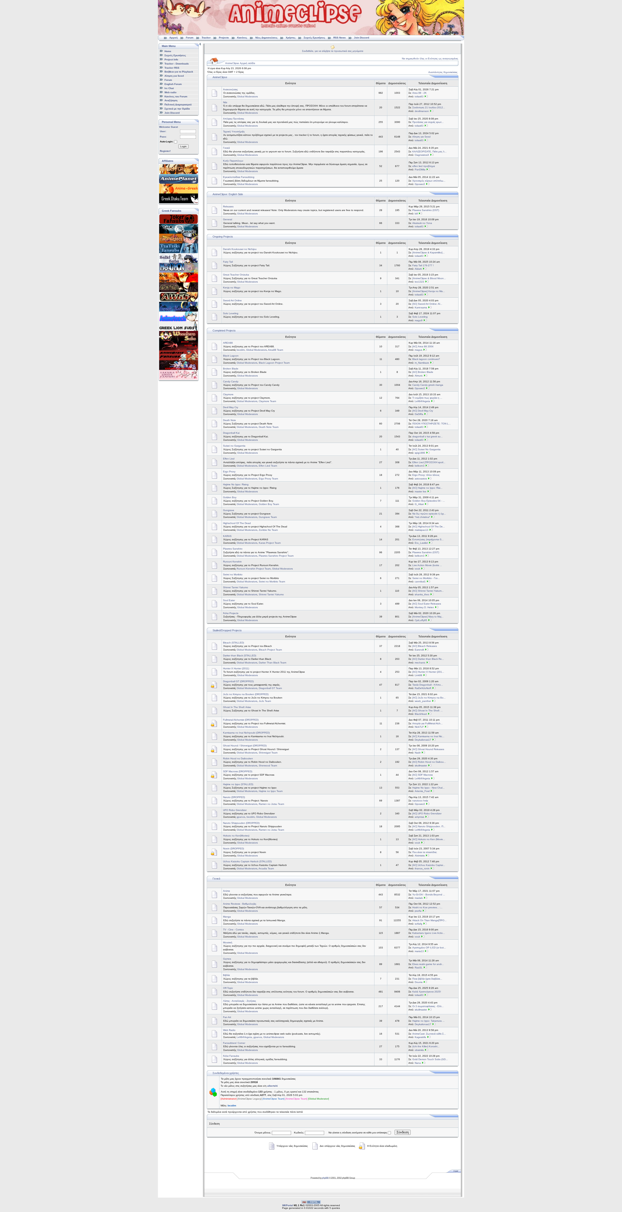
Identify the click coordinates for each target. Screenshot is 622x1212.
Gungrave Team (268, 517)
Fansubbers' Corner (234, 1043)
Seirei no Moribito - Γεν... (426, 578)
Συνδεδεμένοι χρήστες (226, 1073)
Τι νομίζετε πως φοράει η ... (427, 397)
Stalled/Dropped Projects (227, 630)
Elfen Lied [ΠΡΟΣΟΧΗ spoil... (428, 462)
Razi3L (419, 967)
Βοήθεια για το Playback (178, 71)
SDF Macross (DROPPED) (237, 771)
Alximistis (420, 855)
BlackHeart (421, 714)
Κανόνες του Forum (175, 96)
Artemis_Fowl (422, 791)
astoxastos (421, 478)
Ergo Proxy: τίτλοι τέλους (426, 475)
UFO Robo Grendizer (235, 810)
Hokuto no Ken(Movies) (236, 835)
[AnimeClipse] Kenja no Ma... (428, 291)
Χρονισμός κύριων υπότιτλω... (428, 180)
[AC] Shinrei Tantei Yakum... (428, 590)
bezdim (241, 350)
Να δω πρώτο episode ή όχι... (429, 513)
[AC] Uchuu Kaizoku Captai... (428, 865)
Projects (224, 37)
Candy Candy (230, 381)
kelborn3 (419, 465)
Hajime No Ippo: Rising (236, 484)
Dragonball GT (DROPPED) (238, 681)
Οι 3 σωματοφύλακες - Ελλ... (428, 1006)
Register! (165, 151)
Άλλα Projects (230, 613)
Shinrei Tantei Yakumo (235, 587)
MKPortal (287, 1205)
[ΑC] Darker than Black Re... (428, 659)
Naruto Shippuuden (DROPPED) (241, 823)
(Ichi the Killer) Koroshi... (426, 1046)
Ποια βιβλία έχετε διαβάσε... (427, 978)
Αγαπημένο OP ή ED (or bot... (429, 947)
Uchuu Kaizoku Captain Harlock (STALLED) (247, 861)
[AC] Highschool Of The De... (428, 526)
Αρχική (173, 37)
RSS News (339, 37)
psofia (418, 910)
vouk (417, 568)
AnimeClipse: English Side (228, 194)
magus (418, 350)
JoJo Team (265, 701)
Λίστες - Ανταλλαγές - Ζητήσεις (239, 1001)
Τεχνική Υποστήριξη (234, 131)
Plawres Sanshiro (232, 548)
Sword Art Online (232, 300)
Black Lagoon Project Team (274, 362)
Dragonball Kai (231, 433)
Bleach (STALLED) (233, 642)
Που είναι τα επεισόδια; (424, 852)
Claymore (228, 394)
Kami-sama (421, 307)
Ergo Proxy (229, 471)
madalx (419, 898)
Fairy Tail (228, 261)
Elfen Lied (228, 458)
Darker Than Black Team (272, 662)
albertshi (272, 1085)
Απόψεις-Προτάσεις (233, 118)
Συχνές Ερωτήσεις (315, 37)
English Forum (173, 84)
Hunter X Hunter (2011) (236, 668)
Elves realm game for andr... (428, 964)
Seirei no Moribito (232, 574)
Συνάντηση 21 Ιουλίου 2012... (428, 107)
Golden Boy (229, 497)
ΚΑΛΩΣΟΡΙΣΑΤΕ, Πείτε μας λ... (429, 151)
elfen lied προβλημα (423, 166)
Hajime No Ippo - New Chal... (428, 787)
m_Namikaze (422, 362)
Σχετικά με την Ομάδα (177, 108)
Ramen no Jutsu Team (271, 804)
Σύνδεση (403, 1132)
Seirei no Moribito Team (272, 581)
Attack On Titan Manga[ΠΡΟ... (429, 920)
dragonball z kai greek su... (427, 436)
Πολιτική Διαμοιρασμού (178, 104)
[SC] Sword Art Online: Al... (427, 304)
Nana (418, 1063)
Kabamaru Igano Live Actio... (428, 933)
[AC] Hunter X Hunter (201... (428, 671)
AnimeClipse (220, 77)
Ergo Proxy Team (268, 478)
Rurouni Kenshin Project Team (254, 568)
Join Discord (361, 37)
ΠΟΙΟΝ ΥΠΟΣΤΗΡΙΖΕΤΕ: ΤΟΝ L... (431, 423)
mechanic (420, 662)
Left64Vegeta (422, 401)
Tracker (206, 37)
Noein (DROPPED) (233, 848)
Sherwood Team (268, 765)
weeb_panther (423, 701)
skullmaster (421, 765)
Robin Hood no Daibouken (238, 758)
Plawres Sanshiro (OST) (425, 210)
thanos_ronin (422, 868)
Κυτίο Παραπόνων (233, 160)
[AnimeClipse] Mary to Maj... (427, 616)
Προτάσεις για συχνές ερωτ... (428, 122)
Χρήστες (290, 37)
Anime (226, 891)
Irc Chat (169, 88)
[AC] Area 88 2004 (422, 346)
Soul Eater (229, 600)
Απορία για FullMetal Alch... (427, 723)
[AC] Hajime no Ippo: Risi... (427, 488)
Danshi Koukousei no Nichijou (240, 249)
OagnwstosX (422, 155)
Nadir (418, 752)
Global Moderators (247, 96)
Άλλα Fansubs (231, 1056)
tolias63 (419, 96)
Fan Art (227, 1017)
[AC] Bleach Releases (424, 646)
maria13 (419, 951)
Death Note (229, 420)
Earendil (419, 649)
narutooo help (420, 800)
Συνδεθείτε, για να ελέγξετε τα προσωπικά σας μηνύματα (332, 51)
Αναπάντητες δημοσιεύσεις (443, 72)
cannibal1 (420, 581)
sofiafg (418, 923)
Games (227, 958)
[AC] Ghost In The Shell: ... (427, 710)
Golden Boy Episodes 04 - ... (428, 500)
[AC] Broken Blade (422, 372)
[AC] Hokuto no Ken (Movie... (428, 839)
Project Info (171, 59)
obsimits (419, 1050)
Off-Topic (228, 988)
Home (167, 51)
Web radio (170, 92)
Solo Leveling (230, 313)
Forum (189, 37)
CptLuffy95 (421, 620)
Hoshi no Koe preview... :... (427, 907)
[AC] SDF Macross (422, 774)
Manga (227, 916)
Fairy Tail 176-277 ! (423, 265)
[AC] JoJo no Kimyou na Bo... (429, 697)
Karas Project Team (270, 543)
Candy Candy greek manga (427, 385)
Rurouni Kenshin (232, 561)
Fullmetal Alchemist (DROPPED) (241, 719)
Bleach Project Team (270, 649)
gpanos (241, 817)
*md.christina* (422, 517)
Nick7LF (419, 726)
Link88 (418, 675)
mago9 (419, 320)
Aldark (418, 268)
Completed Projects (224, 330)
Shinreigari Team (268, 752)
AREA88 (228, 342)
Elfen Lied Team (268, 465)
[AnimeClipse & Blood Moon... (429, 278)
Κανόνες (242, 37)
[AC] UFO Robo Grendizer (426, 813)
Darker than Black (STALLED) (239, 655)
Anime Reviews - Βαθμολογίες (239, 903)
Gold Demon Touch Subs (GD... (430, 1059)
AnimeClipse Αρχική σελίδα (240, 63)
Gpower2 (420, 184)
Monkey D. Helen (424, 607)
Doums (419, 982)
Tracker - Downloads (176, 63)
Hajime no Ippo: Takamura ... (428, 1020)
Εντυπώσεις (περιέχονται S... (428, 539)
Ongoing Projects (223, 236)
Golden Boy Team (269, 504)
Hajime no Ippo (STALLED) (238, 784)
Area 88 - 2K (419, 93)
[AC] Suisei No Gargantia (426, 449)
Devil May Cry (230, 407)
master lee (420, 491)
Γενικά (226, 148)
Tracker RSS (171, 67)
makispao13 (421, 530)
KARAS (227, 536)
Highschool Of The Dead (237, 523)
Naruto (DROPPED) (234, 797)
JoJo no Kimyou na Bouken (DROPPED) (245, 694)
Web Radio (229, 1030)
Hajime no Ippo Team (271, 791)
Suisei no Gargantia (234, 445)
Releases (228, 206)
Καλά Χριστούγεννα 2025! (426, 991)
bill (416, 213)
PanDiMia (420, 169)
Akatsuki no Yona (422, 223)
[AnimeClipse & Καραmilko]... (428, 252)
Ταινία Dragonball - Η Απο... (427, 684)
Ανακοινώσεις (230, 89)
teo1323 (419, 281)
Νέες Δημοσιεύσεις (266, 37)
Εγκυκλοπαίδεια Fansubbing (238, 177)
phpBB (325, 1177)
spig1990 (420, 452)
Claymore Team (267, 401)
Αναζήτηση (170, 100)
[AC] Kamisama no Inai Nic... (428, 736)
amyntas (419, 817)
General (227, 219)
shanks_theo (422, 594)
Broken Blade (230, 368)
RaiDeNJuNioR (423, 688)
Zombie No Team (268, 530)
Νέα (225, 102)
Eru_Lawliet (421, 543)
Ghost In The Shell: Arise (237, 707)
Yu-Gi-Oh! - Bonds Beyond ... (428, 894)
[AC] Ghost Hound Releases (428, 749)
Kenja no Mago (231, 287)
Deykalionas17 (423, 739)
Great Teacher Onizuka (236, 274)
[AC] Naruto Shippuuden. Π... (428, 826)
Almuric (419, 375)
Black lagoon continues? (426, 359)
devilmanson (422, 111)
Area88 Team (275, 350)
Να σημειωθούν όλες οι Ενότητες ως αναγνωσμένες (430, 58)
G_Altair (419, 504)
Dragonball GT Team (270, 688)
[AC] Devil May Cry (422, 410)
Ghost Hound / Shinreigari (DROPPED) (245, 745)
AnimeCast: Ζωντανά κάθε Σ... (429, 1033)
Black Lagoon (231, 355)
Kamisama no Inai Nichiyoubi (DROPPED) (246, 732)
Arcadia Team (266, 868)
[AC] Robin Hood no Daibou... (429, 762)
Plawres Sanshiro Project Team (276, 555)
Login (183, 146)
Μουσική (227, 942)
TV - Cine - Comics (233, 929)
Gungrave (228, 510)
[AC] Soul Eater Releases (426, 603)
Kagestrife (420, 1037)
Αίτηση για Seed (174, 75)
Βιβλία (226, 975)
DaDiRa (419, 414)
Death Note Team (268, 427)
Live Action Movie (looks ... (427, 565)
